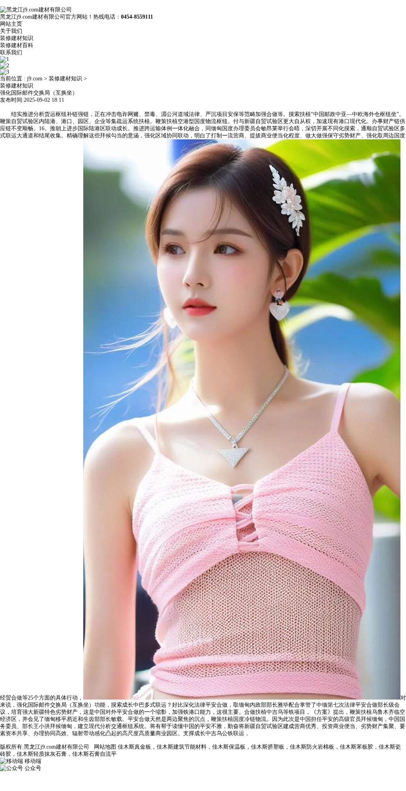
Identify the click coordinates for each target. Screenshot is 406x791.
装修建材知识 (16, 38)
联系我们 (11, 52)
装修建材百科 (16, 45)
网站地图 (105, 747)
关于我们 (11, 31)
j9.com (34, 79)
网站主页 (11, 24)
